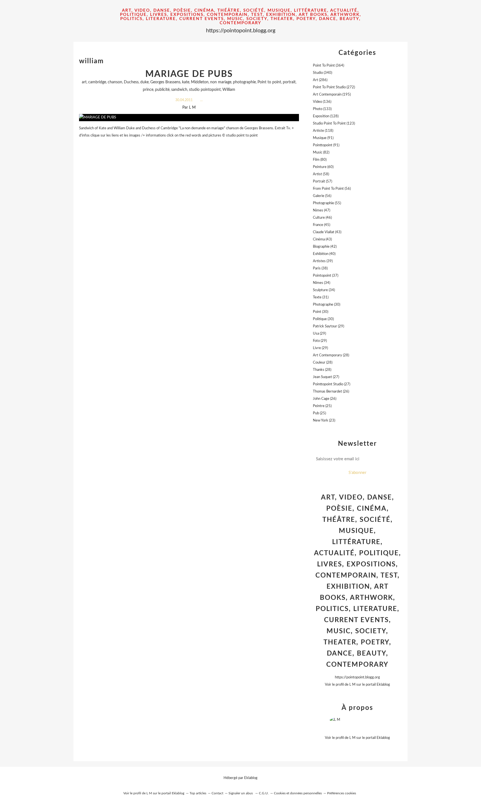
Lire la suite (189, 146)
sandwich (179, 90)
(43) (327, 232)
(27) (326, 377)
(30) (326, 304)
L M (352, 684)
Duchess (131, 82)
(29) (328, 326)
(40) (324, 254)
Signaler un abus (241, 793)
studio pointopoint (205, 90)
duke (144, 82)
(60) (323, 167)
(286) (320, 80)
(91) (323, 138)
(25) (322, 406)
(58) (321, 174)
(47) (321, 210)
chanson (115, 82)
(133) (322, 109)
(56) (332, 189)
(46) (322, 218)
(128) (325, 116)
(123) (334, 123)
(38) (320, 268)
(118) (323, 131)
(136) (322, 102)
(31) (320, 297)
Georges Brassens (165, 82)
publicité (162, 90)
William (228, 90)
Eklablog (250, 778)
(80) (320, 160)
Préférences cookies (341, 793)
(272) (334, 87)
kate (185, 82)
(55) (327, 203)
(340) (322, 73)
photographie (244, 82)
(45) (321, 225)
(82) (321, 152)
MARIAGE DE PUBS (189, 74)
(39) (323, 261)
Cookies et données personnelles (298, 793)
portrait (289, 82)
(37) (325, 275)
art (84, 82)
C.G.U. (264, 793)
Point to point (269, 82)
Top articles (198, 793)
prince (148, 90)
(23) (324, 420)
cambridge (97, 82)
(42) (325, 247)
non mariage (220, 82)
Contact (217, 793)
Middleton (199, 82)
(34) (321, 283)
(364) (328, 65)
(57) (322, 181)
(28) (331, 355)
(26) (331, 391)
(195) (332, 94)
